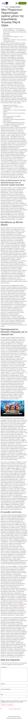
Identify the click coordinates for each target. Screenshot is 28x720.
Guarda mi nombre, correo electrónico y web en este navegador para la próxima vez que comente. (14, 701)
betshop (25, 604)
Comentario (4, 667)
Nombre (3, 683)
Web (2, 694)
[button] (16, 3)
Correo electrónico (6, 689)
